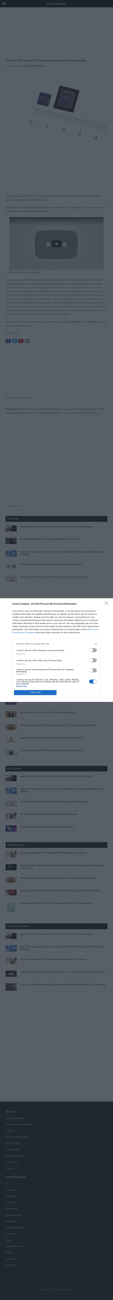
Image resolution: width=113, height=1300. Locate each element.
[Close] (107, 604)
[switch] (93, 650)
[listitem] (56, 643)
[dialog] (56, 650)
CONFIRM (35, 692)
